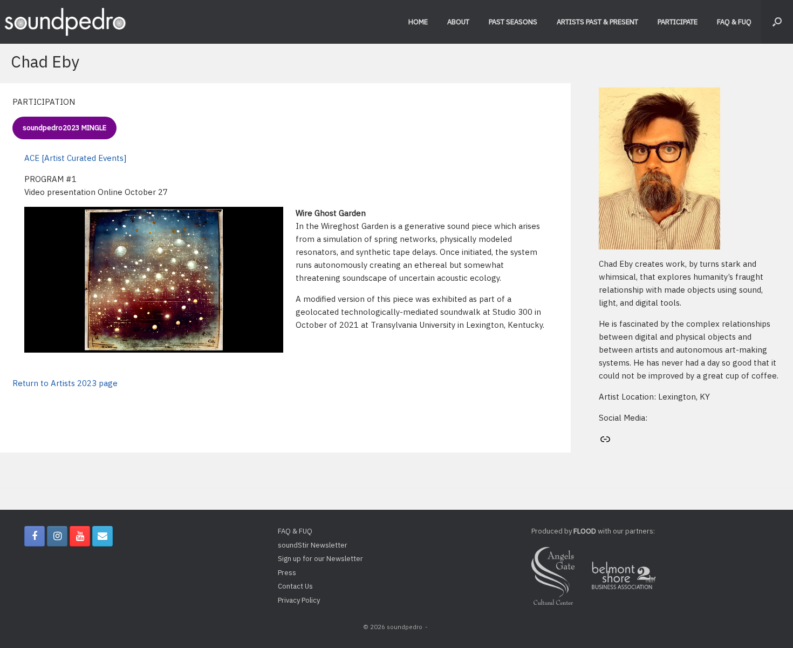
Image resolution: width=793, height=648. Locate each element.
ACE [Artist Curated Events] (75, 158)
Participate (678, 21)
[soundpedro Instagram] (57, 536)
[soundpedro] (64, 21)
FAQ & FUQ (734, 21)
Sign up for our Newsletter (320, 558)
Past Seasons (513, 21)
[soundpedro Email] (102, 536)
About (458, 21)
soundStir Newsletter (312, 545)
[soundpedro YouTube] (80, 536)
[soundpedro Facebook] (34, 536)
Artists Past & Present (597, 21)
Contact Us (295, 586)
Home (418, 21)
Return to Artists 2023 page (65, 383)
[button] (777, 22)
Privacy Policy (299, 600)
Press (287, 572)
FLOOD (584, 531)
